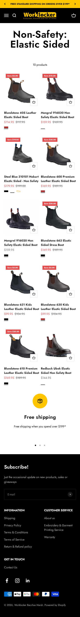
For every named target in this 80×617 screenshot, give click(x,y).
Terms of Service (14, 539)
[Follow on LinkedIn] (28, 580)
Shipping (9, 518)
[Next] (75, 4)
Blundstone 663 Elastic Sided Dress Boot (56, 242)
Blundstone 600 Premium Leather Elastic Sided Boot (58, 179)
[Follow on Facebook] (7, 580)
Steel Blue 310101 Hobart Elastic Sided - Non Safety (21, 179)
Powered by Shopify (55, 605)
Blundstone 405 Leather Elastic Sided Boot (20, 115)
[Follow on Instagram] (17, 580)
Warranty (49, 537)
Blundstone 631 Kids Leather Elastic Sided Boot (21, 307)
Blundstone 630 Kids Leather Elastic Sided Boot (58, 307)
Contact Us (10, 567)
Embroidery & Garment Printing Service (58, 527)
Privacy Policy (12, 525)
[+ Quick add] (34, 102)
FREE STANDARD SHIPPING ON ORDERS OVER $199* (40, 4)
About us (49, 518)
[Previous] (5, 4)
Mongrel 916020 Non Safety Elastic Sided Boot (20, 242)
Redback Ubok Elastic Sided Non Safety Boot (56, 370)
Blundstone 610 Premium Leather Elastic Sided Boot (21, 370)
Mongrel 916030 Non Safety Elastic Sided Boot (57, 115)
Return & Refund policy (18, 546)
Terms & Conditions (16, 532)
